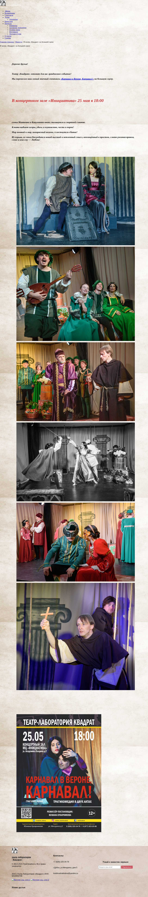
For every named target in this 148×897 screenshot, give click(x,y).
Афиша (7, 11)
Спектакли (9, 15)
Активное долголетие (17, 28)
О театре (8, 36)
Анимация (13, 19)
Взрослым (9, 21)
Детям (7, 17)
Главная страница (7, 42)
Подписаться (126, 867)
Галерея (8, 38)
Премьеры (13, 26)
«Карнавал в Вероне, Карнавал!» (77, 79)
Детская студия (15, 34)
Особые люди (14, 30)
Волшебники (10, 13)
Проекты (8, 24)
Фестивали (13, 32)
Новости (18, 42)
